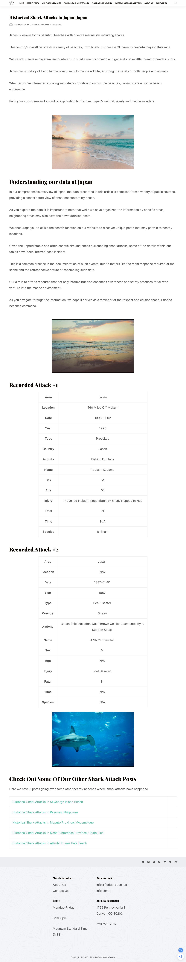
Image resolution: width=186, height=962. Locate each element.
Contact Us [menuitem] (161, 3)
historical (57, 25)
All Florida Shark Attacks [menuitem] (76, 3)
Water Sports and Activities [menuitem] (128, 3)
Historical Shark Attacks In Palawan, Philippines (45, 812)
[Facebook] (143, 862)
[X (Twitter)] (148, 862)
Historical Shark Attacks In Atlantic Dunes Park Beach (49, 843)
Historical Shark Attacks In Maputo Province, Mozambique (53, 822)
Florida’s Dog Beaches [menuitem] (102, 3)
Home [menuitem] (21, 3)
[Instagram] (154, 862)
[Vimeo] (165, 862)
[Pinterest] (170, 862)
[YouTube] (159, 862)
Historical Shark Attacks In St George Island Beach (47, 802)
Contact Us (61, 890)
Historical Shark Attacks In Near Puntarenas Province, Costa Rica (57, 833)
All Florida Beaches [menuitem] (51, 3)
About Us (59, 884)
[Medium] (176, 862)
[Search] (176, 3)
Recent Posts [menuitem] (33, 3)
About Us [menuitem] (148, 3)
